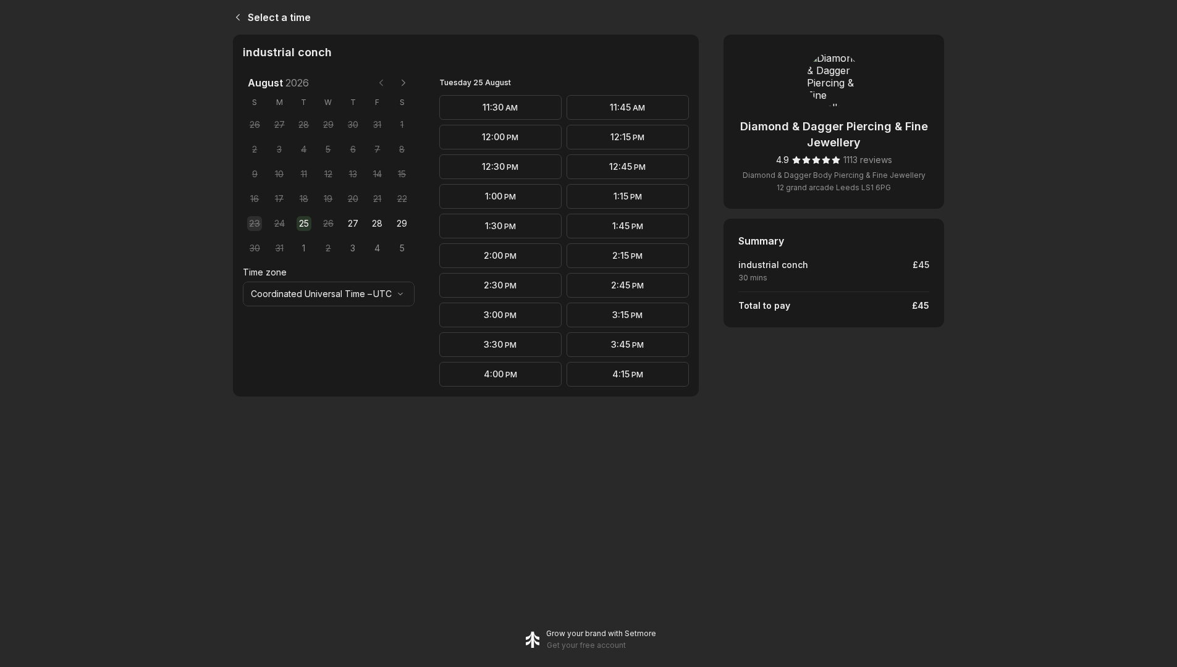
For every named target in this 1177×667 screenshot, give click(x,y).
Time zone (265, 272)
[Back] (235, 17)
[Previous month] (381, 83)
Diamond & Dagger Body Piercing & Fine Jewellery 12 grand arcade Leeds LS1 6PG (834, 181)
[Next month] (403, 83)
